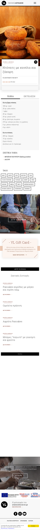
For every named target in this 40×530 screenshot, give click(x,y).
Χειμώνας (27, 188)
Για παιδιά (17, 179)
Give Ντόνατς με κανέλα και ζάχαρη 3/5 (6, 82)
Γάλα (30, 175)
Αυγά (16, 175)
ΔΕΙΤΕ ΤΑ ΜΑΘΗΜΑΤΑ (18, 219)
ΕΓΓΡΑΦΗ (18, 475)
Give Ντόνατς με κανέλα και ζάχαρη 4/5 (8, 82)
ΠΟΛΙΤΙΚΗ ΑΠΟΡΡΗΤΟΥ (13, 520)
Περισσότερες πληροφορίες (7, 528)
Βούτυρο (23, 175)
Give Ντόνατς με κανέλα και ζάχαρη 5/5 (10, 82)
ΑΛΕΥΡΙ (7, 159)
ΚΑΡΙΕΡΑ (30, 520)
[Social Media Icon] (15, 514)
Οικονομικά (18, 188)
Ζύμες (32, 179)
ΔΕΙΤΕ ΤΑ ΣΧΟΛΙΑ (20, 269)
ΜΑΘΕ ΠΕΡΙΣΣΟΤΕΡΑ (18, 255)
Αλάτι (3, 175)
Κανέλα (12, 184)
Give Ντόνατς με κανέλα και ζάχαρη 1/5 (3, 82)
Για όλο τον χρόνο (6, 179)
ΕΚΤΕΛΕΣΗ (29, 96)
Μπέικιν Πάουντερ (29, 184)
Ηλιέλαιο (4, 184)
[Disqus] (20, 383)
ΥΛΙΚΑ (10, 96)
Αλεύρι (10, 175)
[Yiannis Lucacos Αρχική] (13, 3)
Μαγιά (19, 184)
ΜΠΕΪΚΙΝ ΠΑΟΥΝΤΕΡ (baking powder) (18, 157)
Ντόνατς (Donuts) (6, 188)
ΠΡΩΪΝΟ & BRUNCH (8, 62)
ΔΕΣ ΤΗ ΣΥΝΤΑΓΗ (6, 294)
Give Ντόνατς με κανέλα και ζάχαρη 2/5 (5, 82)
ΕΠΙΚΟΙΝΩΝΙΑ (23, 520)
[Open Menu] (36, 3)
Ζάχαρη (25, 179)
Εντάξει (33, 526)
